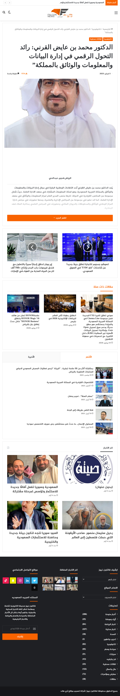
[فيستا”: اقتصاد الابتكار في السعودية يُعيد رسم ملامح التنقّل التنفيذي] (72, 580)
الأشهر (89, 357)
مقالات (113, 679)
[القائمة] (116, 14)
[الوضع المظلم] (9, 14)
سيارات (112, 654)
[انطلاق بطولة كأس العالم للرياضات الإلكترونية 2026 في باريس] (60, 303)
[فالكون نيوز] (60, 13)
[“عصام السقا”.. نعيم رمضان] (104, 401)
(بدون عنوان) (104, 487)
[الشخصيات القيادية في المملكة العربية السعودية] (104, 387)
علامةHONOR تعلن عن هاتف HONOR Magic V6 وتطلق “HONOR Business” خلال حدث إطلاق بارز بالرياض (24, 320)
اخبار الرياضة (110, 624)
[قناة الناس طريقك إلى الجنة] (104, 414)
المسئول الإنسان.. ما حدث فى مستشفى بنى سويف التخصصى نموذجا (60, 424)
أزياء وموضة (110, 619)
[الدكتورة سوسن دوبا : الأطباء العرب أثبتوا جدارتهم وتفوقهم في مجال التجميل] (47, 580)
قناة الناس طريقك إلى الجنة (80, 410)
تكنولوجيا (96, 29)
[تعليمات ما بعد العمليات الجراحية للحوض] (60, 580)
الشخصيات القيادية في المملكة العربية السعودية (70, 382)
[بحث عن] (3, 14)
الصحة (113, 634)
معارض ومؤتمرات (108, 674)
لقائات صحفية (96, 39)
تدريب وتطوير (110, 639)
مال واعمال (111, 669)
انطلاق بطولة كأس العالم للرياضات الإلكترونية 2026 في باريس (62, 318)
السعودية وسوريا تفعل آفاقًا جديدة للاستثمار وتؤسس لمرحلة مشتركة (74, 2)
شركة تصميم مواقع (77, 691)
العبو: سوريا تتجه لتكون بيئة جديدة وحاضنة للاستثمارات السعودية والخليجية (33, 537)
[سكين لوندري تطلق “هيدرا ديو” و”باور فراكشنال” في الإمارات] (60, 587)
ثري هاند (64, 691)
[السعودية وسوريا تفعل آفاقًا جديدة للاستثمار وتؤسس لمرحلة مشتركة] (32, 469)
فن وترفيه (111, 659)
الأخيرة (31, 357)
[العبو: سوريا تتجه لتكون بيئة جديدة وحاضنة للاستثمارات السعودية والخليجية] (32, 515)
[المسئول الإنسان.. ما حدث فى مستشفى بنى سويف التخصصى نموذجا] (104, 428)
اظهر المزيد (60, 218)
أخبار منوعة (110, 614)
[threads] (34, 588)
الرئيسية (107, 29)
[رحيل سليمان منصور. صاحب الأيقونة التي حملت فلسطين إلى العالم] (87, 515)
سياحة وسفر (110, 649)
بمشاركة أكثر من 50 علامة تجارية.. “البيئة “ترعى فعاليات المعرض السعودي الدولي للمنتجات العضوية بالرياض (54, 370)
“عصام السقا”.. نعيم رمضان (80, 396)
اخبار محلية (110, 629)
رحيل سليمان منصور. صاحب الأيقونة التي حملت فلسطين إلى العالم (89, 535)
